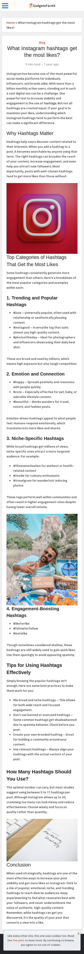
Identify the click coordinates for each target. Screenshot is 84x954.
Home (10, 22)
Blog (42, 42)
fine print (18, 940)
